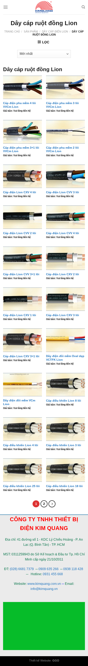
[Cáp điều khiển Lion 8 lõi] (65, 384)
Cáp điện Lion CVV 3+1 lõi (21, 274)
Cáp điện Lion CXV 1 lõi (19, 315)
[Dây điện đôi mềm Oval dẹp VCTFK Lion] (65, 340)
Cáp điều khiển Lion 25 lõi (21, 486)
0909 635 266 (48, 569)
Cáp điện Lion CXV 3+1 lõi (21, 356)
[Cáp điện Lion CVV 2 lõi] (22, 217)
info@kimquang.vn (44, 589)
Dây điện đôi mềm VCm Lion (19, 402)
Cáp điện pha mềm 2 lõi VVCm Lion (62, 149)
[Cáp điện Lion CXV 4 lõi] (22, 176)
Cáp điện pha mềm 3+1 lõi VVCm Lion (21, 149)
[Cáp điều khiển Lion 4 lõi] (22, 429)
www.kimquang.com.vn (44, 583)
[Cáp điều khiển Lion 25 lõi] (22, 470)
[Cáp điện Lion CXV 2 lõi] (65, 258)
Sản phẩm (31, 31)
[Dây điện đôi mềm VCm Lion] (22, 384)
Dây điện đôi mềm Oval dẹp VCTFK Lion (65, 358)
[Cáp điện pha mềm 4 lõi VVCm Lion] (22, 87)
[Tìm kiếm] (83, 7)
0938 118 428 (73, 569)
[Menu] (5, 7)
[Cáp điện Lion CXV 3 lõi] (65, 299)
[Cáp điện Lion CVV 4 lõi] (65, 217)
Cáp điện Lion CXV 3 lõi (62, 315)
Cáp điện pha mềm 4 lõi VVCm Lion (19, 105)
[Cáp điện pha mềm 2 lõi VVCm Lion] (65, 131)
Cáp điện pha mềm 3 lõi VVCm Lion (62, 105)
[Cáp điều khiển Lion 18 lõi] (65, 470)
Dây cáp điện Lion (55, 31)
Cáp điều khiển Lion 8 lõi (63, 400)
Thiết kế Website (40, 660)
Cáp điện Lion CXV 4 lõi (19, 192)
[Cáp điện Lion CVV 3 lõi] (65, 176)
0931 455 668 (53, 574)
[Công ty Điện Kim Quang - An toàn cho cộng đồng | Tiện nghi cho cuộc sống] (44, 7)
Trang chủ (12, 31)
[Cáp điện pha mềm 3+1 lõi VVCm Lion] (22, 131)
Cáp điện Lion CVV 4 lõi (62, 233)
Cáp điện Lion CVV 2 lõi (19, 233)
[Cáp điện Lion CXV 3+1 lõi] (22, 340)
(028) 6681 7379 (22, 569)
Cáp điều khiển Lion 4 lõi (20, 445)
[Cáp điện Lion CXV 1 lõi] (22, 299)
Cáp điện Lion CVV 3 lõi (62, 192)
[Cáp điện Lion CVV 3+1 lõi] (22, 258)
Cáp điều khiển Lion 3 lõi (63, 445)
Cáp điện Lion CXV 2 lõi (62, 274)
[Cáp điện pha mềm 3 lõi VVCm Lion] (65, 87)
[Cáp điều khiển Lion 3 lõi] (65, 429)
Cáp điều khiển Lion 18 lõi (64, 486)
